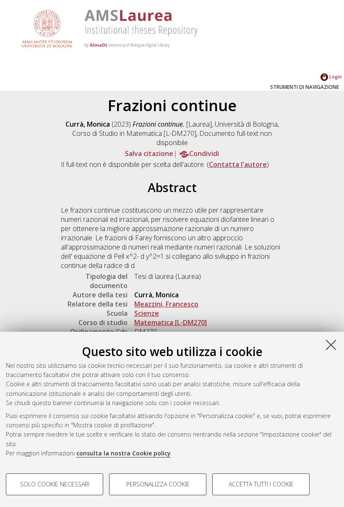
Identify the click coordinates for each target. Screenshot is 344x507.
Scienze (146, 313)
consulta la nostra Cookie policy (123, 453)
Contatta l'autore (238, 164)
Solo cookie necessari (54, 484)
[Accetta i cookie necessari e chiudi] (331, 344)
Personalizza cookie (158, 484)
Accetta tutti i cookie (261, 484)
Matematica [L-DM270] (170, 322)
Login (335, 76)
